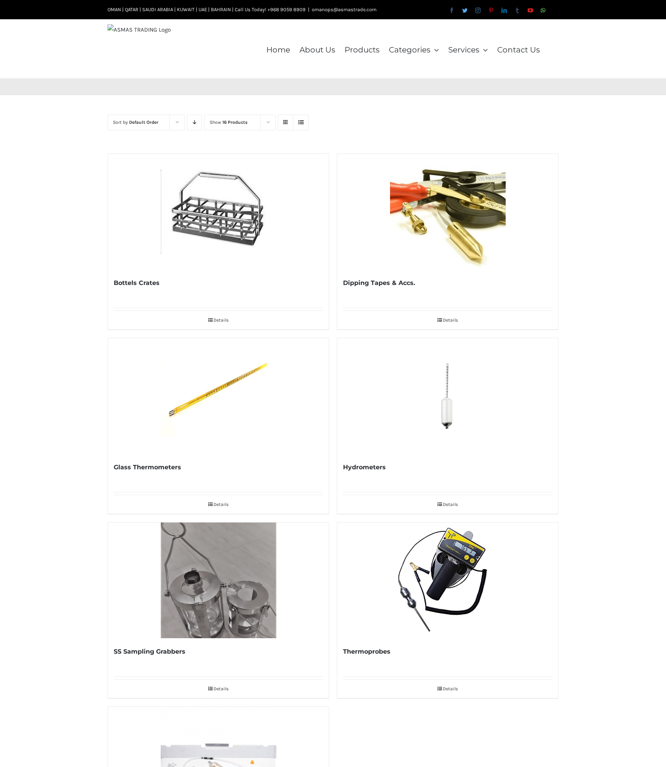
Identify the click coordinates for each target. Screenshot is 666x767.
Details (221, 320)
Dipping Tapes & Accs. (379, 283)
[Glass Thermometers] (218, 396)
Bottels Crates (137, 283)
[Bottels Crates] (218, 212)
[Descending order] (194, 122)
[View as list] (300, 122)
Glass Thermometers (147, 467)
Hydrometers (364, 467)
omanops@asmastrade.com (344, 9)
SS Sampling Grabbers (149, 651)
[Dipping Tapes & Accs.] (447, 212)
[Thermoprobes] (447, 580)
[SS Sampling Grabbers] (218, 580)
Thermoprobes (366, 651)
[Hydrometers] (447, 396)
